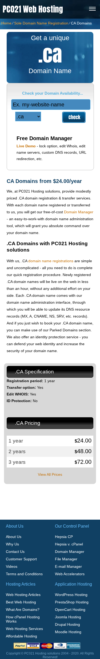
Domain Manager (78, 212)
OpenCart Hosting (70, 609)
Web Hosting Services (24, 629)
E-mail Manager (68, 566)
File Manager (66, 559)
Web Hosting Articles (23, 595)
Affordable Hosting (21, 636)
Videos (11, 566)
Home (6, 23)
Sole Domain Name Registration (41, 23)
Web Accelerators (70, 574)
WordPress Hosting (71, 595)
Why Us (12, 544)
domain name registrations (50, 261)
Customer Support (21, 559)
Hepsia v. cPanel (69, 544)
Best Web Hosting (21, 602)
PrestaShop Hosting (72, 602)
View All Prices (50, 474)
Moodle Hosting (68, 632)
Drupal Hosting (67, 624)
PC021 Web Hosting (33, 9)
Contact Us (15, 551)
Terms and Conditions (24, 574)
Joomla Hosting (68, 617)
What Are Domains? (22, 609)
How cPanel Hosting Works (23, 619)
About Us (13, 537)
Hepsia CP (64, 537)
